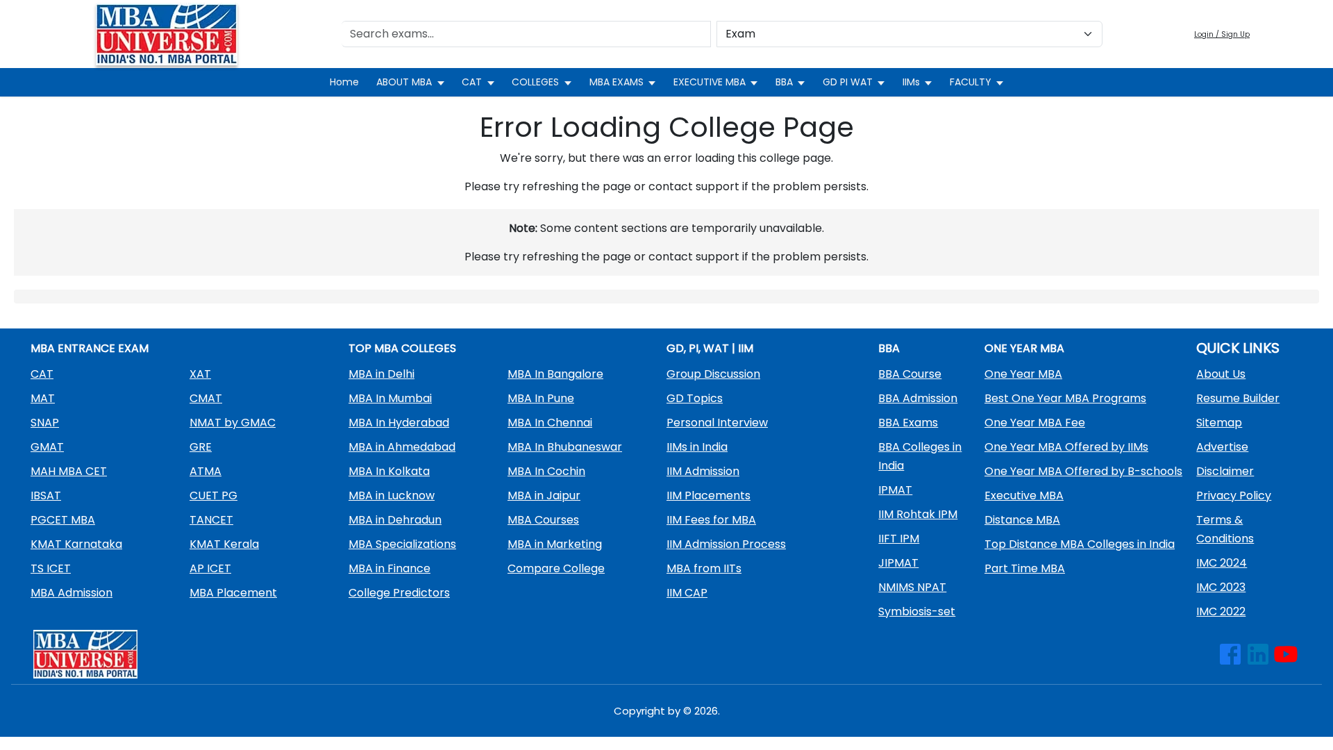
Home (344, 82)
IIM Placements (708, 495)
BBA (784, 82)
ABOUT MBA (404, 82)
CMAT (206, 398)
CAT (472, 82)
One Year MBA (1023, 374)
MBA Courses (543, 520)
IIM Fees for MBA (711, 520)
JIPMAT (898, 563)
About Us (1221, 374)
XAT (200, 374)
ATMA (205, 471)
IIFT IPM (898, 539)
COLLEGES (535, 82)
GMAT (47, 447)
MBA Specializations (402, 544)
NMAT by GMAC (233, 423)
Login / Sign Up (1222, 34)
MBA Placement (233, 593)
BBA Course (909, 374)
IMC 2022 (1221, 611)
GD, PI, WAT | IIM (709, 348)
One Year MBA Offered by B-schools (1083, 471)
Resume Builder (1238, 398)
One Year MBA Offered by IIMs (1066, 447)
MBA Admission (71, 593)
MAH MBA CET (69, 471)
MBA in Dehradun (395, 520)
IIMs (911, 82)
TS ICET (51, 568)
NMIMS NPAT (912, 587)
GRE (201, 447)
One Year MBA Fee (1034, 423)
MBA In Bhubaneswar (565, 447)
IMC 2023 (1221, 587)
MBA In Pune (541, 398)
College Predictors (399, 593)
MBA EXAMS (616, 82)
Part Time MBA (1024, 568)
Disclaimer (1225, 471)
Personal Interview (717, 423)
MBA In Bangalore (555, 374)
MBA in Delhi (381, 374)
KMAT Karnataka (76, 544)
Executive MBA (1024, 495)
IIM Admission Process (726, 544)
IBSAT (46, 495)
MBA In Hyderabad (399, 423)
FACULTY (970, 82)
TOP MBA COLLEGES (402, 348)
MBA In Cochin (546, 471)
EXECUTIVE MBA (709, 82)
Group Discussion (713, 374)
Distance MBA (1022, 520)
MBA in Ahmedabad (402, 447)
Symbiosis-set (916, 611)
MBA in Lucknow (392, 495)
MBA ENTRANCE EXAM (90, 348)
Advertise (1222, 447)
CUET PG (213, 495)
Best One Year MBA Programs (1065, 398)
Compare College (556, 568)
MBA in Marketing (555, 544)
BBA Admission (917, 398)
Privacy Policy (1233, 495)
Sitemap (1219, 423)
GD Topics (694, 398)
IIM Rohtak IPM (917, 514)
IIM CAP (686, 593)
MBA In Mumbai (390, 398)
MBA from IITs (703, 568)
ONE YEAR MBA (1024, 348)
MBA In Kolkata (389, 471)
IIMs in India (697, 447)
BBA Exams (908, 423)
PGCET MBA (63, 520)
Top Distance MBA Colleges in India (1079, 544)
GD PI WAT (848, 82)
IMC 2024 (1221, 563)
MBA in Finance (389, 568)
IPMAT (895, 490)
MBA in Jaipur (544, 495)
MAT (43, 398)
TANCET (211, 520)
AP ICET (210, 568)
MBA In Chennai (550, 423)
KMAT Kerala (224, 544)
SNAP (45, 423)
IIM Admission (702, 471)
